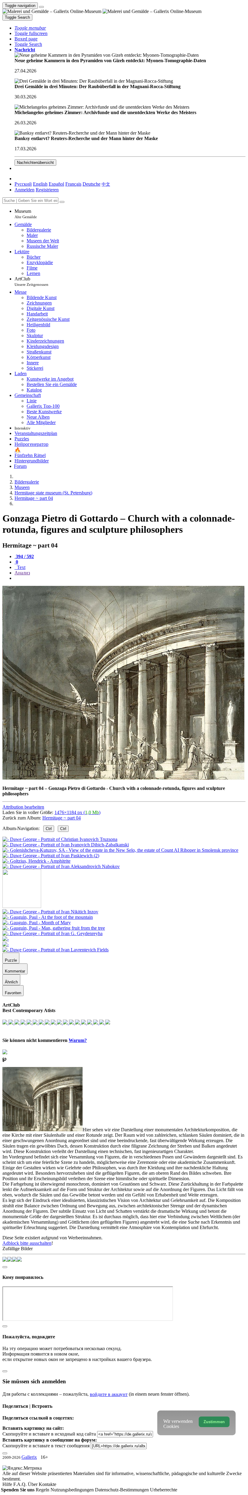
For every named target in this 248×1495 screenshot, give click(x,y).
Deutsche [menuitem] (91, 184)
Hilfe (7, 1484)
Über (33, 1484)
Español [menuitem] (56, 184)
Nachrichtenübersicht (35, 162)
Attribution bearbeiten (23, 807)
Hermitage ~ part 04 (61, 817)
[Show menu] (41, 7)
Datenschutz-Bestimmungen (122, 1489)
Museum (26, 214)
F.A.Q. (20, 1484)
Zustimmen (214, 1422)
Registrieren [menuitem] (47, 189)
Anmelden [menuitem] (24, 189)
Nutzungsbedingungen (73, 1489)
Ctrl (49, 828)
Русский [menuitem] (23, 184)
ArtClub (31, 281)
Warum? (78, 1040)
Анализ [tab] (22, 572)
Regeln (43, 1489)
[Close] (62, 202)
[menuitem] (106, 184)
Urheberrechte (163, 1489)
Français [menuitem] (73, 184)
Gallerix (29, 1457)
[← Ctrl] (61, 866)
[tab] (24, 556)
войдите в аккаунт (109, 1394)
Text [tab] (20, 567)
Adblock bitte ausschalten (26, 1243)
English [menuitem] (40, 184)
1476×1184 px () (77, 812)
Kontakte (47, 1484)
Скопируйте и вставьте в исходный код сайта (49, 1433)
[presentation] (130, 578)
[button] (30, 27)
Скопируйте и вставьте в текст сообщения (46, 1445)
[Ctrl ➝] (50, 911)
